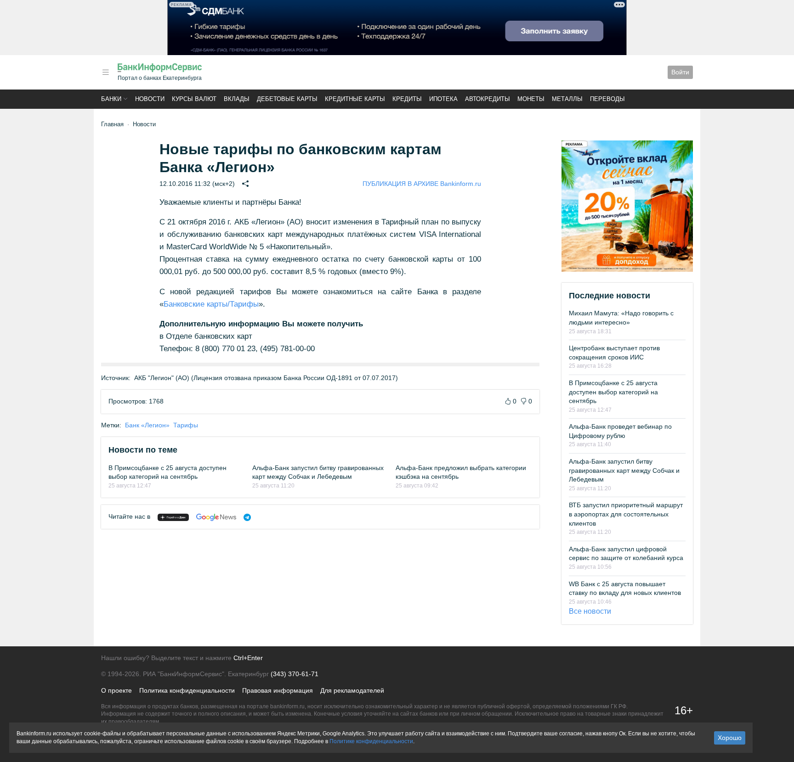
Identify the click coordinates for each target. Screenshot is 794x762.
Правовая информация (277, 690)
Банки (111, 98)
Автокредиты (487, 98)
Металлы (567, 98)
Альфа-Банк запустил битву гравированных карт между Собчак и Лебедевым (624, 470)
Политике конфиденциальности (371, 741)
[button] (105, 72)
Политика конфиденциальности (187, 690)
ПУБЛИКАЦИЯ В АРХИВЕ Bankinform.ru (422, 183)
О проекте (116, 690)
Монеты (530, 98)
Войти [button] (680, 72)
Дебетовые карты (287, 98)
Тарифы (185, 425)
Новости (149, 98)
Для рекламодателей (352, 690)
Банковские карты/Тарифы (211, 304)
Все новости (590, 611)
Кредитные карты (355, 98)
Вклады (237, 98)
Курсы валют (194, 98)
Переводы (607, 98)
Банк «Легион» (147, 425)
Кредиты (407, 98)
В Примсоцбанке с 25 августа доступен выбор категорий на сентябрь (613, 391)
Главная (112, 124)
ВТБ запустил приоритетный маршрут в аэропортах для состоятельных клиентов (626, 514)
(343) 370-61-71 (294, 674)
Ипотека (443, 98)
